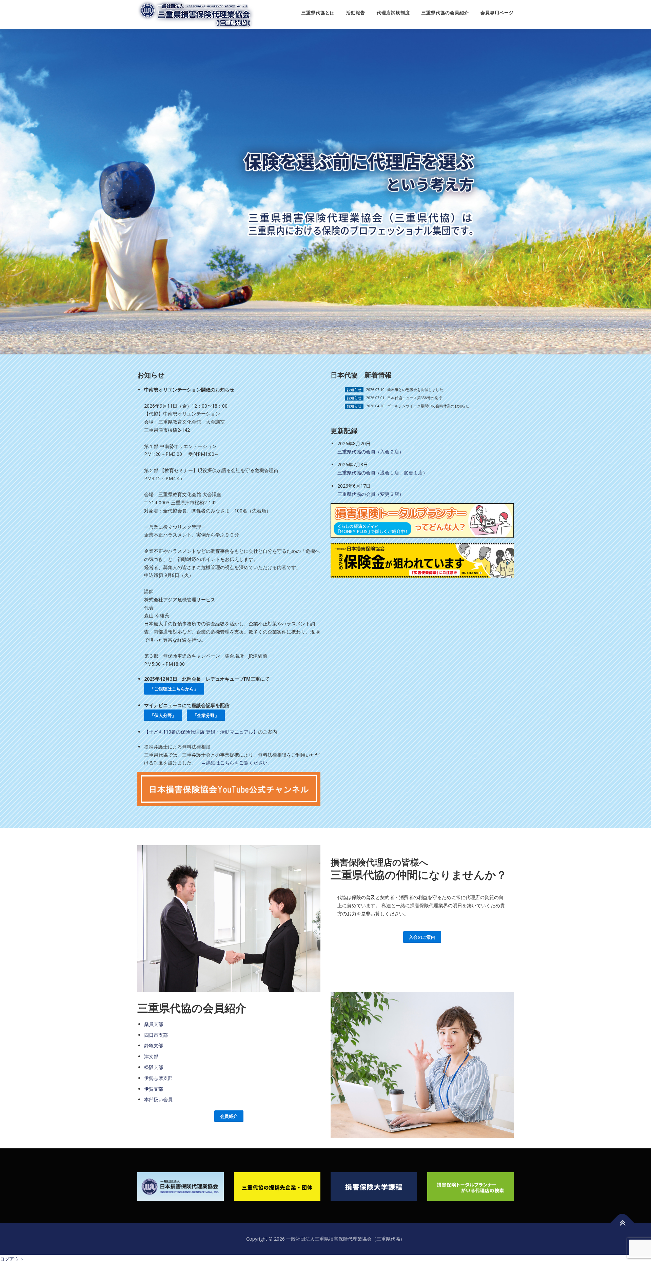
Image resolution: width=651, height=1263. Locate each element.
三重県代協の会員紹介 (445, 12)
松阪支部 (153, 1067)
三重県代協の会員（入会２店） (370, 451)
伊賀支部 (153, 1089)
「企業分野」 (206, 715)
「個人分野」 (163, 715)
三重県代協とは (318, 12)
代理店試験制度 (393, 12)
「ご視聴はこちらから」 (174, 689)
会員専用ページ (497, 12)
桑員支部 (153, 1024)
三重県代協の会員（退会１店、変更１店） (382, 472)
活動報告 (355, 12)
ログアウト (12, 1259)
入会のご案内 (422, 937)
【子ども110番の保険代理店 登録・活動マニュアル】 (201, 731)
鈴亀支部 (153, 1045)
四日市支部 (156, 1035)
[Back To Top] (622, 1223)
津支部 (151, 1056)
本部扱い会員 (158, 1099)
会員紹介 (229, 1116)
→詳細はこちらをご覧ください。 (236, 762)
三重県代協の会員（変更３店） (370, 494)
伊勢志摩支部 (158, 1078)
